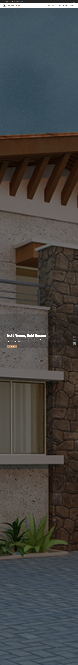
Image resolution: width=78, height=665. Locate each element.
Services (59, 5)
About (53, 5)
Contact (71, 5)
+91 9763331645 (8, 1)
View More (12, 349)
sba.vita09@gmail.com (18, 1)
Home (49, 5)
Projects (65, 5)
